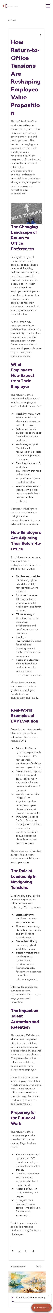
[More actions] (40, 35)
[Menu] (48, 6)
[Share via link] (33, 1251)
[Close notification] (49, 1295)
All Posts (12, 20)
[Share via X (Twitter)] (19, 1251)
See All (39, 1266)
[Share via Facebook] (12, 1251)
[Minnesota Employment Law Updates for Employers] (27, 1282)
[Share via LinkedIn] (26, 1251)
